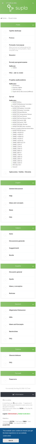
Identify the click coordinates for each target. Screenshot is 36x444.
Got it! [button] (11, 440)
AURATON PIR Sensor (19, 130)
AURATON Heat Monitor (19, 112)
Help (10, 196)
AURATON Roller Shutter (19, 124)
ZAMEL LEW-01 (17, 144)
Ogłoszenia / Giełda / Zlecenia (20, 172)
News (11, 210)
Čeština (18, 349)
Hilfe (10, 317)
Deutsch (18, 304)
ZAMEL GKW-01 (17, 159)
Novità (11, 255)
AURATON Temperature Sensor (22, 114)
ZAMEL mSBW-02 (17, 136)
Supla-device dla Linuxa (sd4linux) (22, 91)
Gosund (14, 167)
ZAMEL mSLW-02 (17, 140)
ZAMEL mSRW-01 (17, 134)
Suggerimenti (14, 248)
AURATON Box (16, 102)
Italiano (18, 228)
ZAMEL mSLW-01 (17, 138)
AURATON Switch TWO (19, 122)
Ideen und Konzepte (16, 324)
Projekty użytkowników (17, 80)
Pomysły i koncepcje (16, 45)
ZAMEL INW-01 (17, 152)
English (18, 183)
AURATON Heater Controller (20, 110)
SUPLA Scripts (16, 89)
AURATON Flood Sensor (19, 116)
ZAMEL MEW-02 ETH (18, 142)
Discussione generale (17, 241)
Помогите (13, 379)
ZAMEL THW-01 (17, 155)
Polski (18, 25)
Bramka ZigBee (17, 87)
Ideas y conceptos (15, 286)
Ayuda (11, 279)
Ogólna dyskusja (15, 31)
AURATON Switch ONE (19, 120)
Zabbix (14, 68)
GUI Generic (15, 85)
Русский (18, 373)
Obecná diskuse (15, 355)
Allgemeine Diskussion (17, 310)
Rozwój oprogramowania (18, 62)
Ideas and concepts (16, 203)
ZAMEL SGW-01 (17, 163)
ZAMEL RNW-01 (17, 150)
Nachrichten (13, 331)
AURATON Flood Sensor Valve (21, 118)
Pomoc (11, 38)
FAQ (10, 217)
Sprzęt (11, 97)
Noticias (12, 293)
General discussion (16, 189)
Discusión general (15, 272)
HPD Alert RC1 (16, 165)
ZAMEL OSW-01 (17, 148)
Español (18, 266)
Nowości (12, 55)
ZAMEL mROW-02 (18, 132)
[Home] (18, 8)
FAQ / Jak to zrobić (16, 73)
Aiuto (11, 234)
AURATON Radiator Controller (21, 108)
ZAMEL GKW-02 (17, 161)
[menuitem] (11, 3)
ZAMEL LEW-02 (17, 146)
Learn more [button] (7, 435)
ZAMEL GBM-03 (17, 157)
